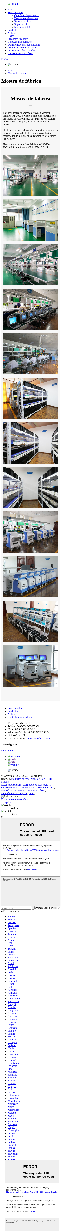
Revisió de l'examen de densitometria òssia (23, 790)
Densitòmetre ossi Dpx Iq (14, 793)
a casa (11, 9)
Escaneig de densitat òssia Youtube (19, 784)
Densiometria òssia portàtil (21, 50)
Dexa (31, 793)
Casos (11, 35)
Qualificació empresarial (26, 15)
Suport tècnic (21, 24)
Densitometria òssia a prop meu (38, 787)
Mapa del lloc (38, 778)
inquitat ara (7, 750)
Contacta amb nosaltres (20, 41)
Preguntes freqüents (18, 38)
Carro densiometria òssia (20, 53)
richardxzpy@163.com (38, 738)
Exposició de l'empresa (26, 18)
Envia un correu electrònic (14, 799)
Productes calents (20, 778)
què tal (8, 802)
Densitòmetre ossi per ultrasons (24, 44)
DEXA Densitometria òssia (22, 47)
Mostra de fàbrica (23, 27)
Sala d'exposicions (23, 21)
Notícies (12, 33)
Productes (13, 30)
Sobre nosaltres (15, 12)
